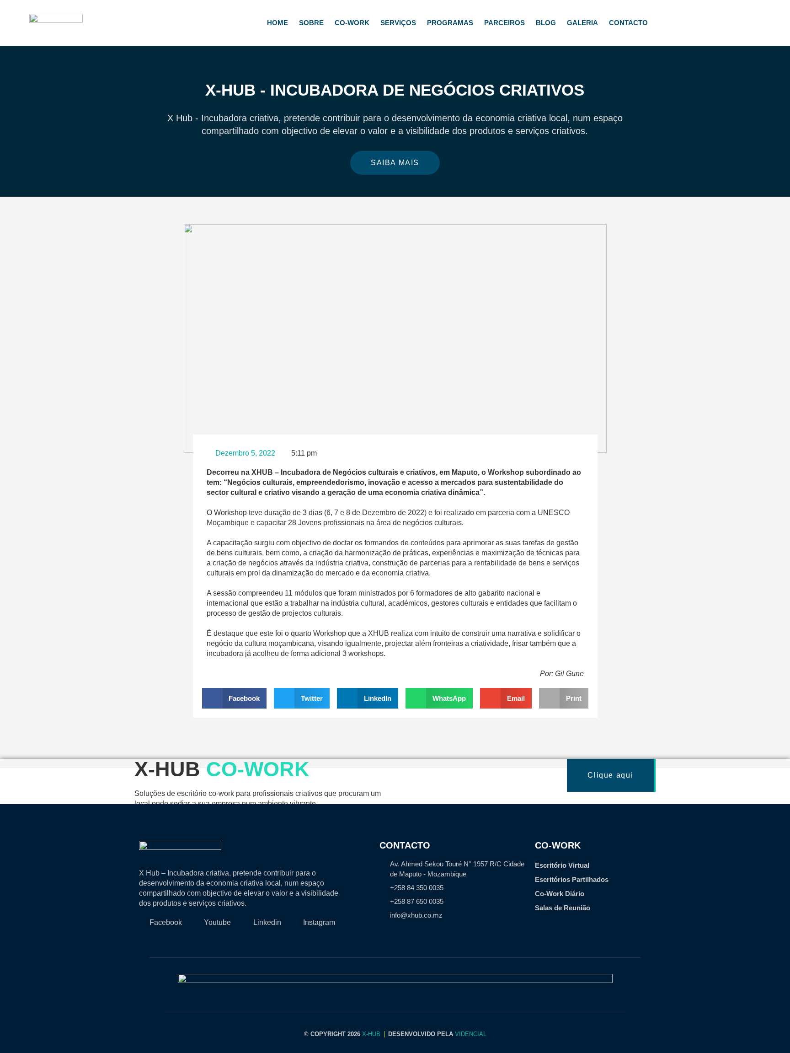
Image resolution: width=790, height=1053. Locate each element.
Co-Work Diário (559, 893)
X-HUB (371, 1034)
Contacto (628, 23)
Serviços (398, 23)
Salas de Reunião (562, 908)
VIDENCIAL (470, 1034)
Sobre (311, 23)
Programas (450, 23)
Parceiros (504, 23)
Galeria (582, 23)
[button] (9, 117)
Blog (546, 23)
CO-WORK (352, 23)
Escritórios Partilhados (572, 879)
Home (277, 23)
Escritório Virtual (562, 865)
